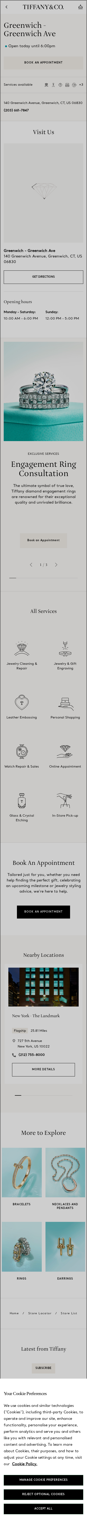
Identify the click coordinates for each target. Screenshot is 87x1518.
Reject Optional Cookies (43, 1494)
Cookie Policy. (24, 1464)
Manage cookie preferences (43, 1480)
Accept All (43, 1508)
